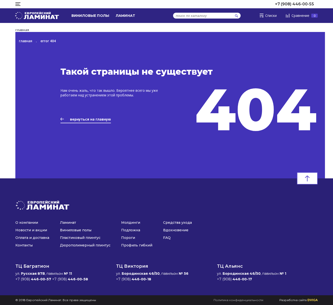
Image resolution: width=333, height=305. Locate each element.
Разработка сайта (298, 300)
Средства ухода (177, 222)
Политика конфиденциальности (238, 300)
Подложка (130, 230)
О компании (26, 222)
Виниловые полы (90, 15)
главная (25, 41)
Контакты (24, 245)
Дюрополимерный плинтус (85, 245)
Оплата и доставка (32, 237)
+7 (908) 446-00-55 (294, 4)
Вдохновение (175, 230)
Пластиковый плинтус (80, 237)
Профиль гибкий (136, 245)
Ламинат (125, 15)
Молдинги (130, 222)
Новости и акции (31, 230)
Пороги (128, 237)
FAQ (167, 237)
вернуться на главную (90, 119)
